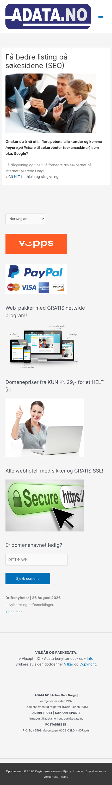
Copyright (87, 664)
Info (90, 658)
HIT (17, 177)
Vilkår (68, 664)
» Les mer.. (14, 612)
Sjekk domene (28, 578)
